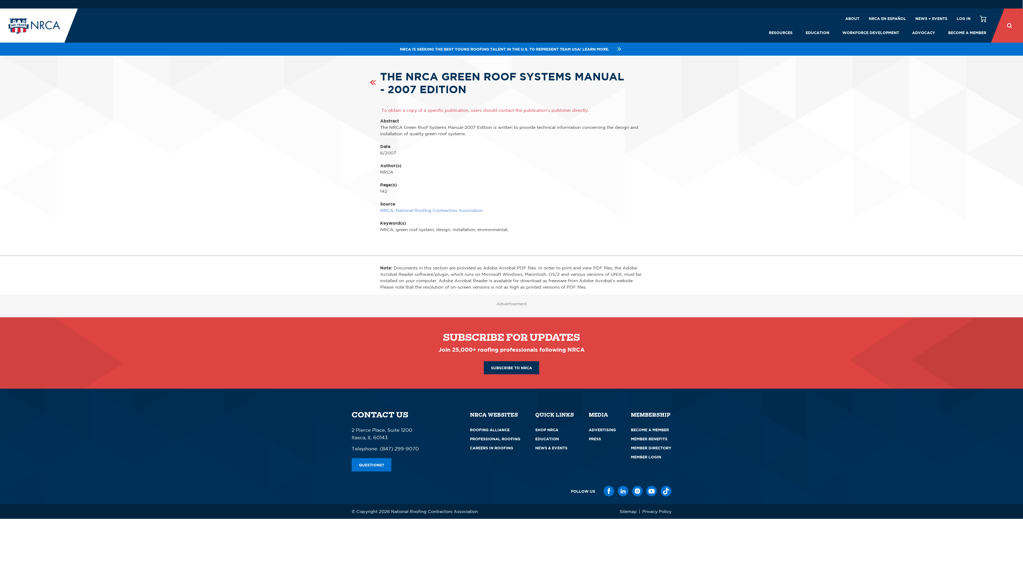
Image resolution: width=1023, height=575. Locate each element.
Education (817, 32)
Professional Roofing (495, 439)
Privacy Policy (656, 511)
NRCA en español (887, 18)
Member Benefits (649, 439)
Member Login (646, 457)
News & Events (551, 448)
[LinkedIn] (623, 491)
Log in (964, 18)
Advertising (602, 430)
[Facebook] (609, 491)
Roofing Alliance (490, 430)
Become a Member (967, 32)
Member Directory (651, 448)
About (852, 18)
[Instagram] (637, 491)
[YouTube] (651, 491)
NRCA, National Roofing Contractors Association (431, 210)
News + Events (931, 18)
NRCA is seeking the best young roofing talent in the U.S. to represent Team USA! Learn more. (504, 49)
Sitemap (628, 511)
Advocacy (923, 32)
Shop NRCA (546, 430)
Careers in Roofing (491, 448)
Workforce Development (870, 32)
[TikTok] (666, 491)
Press (595, 439)
